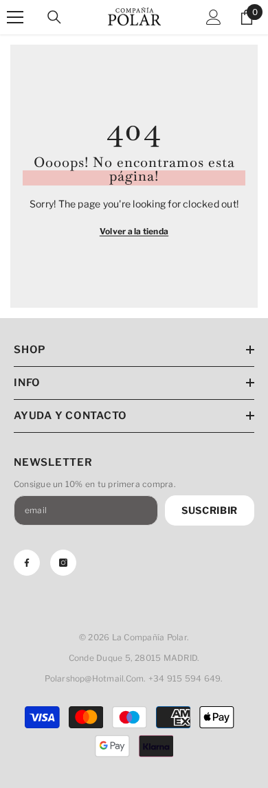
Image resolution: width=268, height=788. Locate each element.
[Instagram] (63, 563)
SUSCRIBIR (209, 510)
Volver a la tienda (134, 231)
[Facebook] (27, 563)
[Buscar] (54, 17)
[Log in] (213, 17)
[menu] (15, 17)
